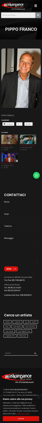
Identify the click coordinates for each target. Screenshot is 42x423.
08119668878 (27, 395)
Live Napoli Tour (24, 331)
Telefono (8, 226)
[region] (21, 409)
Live (6, 326)
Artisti (7, 322)
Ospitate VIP (9, 336)
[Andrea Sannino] (9, 157)
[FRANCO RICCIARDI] (28, 139)
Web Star (22, 336)
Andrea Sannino (7, 163)
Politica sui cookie (23, 414)
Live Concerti (30, 326)
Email (6, 214)
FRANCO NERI (6, 145)
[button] (35, 5)
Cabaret (17, 322)
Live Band (16, 326)
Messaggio (8, 238)
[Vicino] (39, 397)
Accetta (21, 418)
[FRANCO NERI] (9, 139)
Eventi (34, 322)
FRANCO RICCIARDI (27, 145)
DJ (26, 322)
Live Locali (9, 331)
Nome (6, 202)
